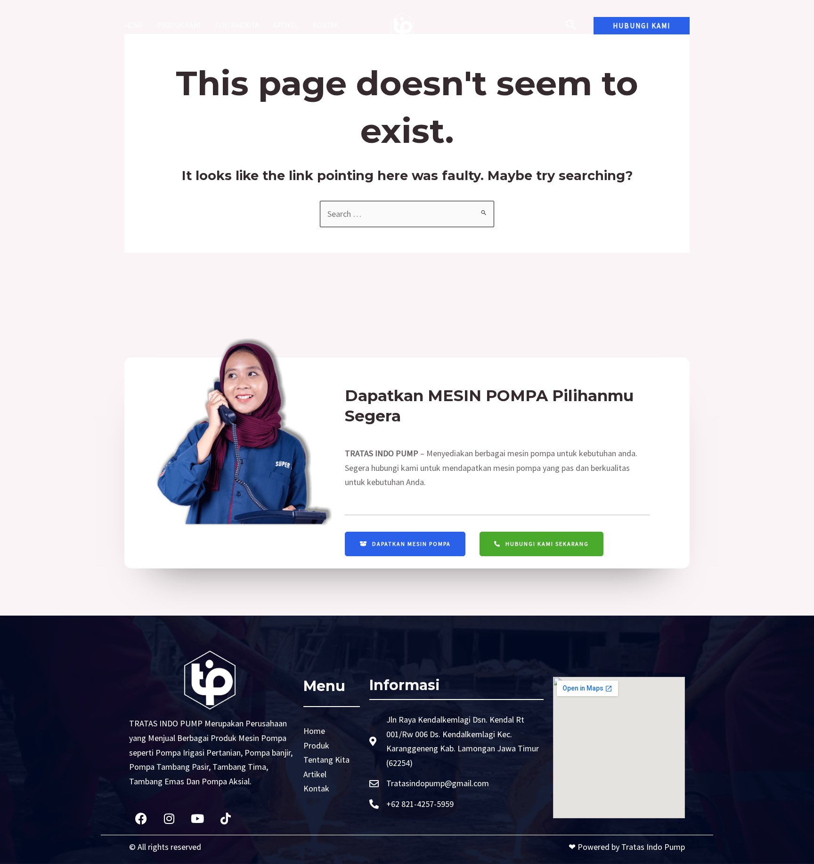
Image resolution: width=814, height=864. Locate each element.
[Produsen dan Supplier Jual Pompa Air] (403, 24)
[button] (642, 25)
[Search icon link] (571, 26)
